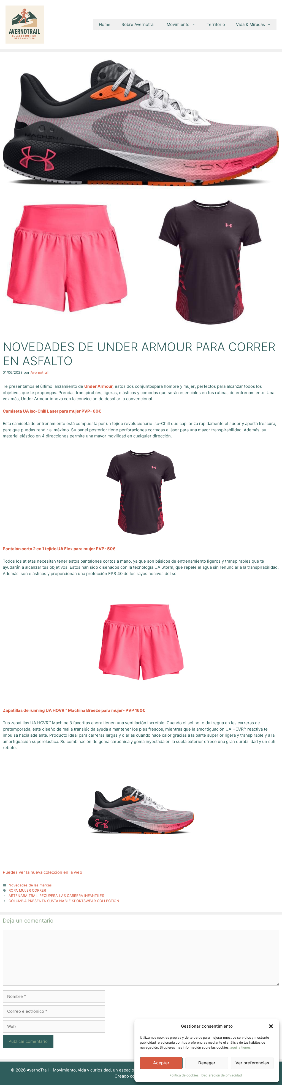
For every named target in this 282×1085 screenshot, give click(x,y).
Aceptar (161, 1062)
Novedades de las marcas (30, 885)
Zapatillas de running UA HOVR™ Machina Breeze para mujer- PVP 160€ (74, 710)
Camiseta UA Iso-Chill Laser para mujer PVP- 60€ (52, 411)
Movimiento (178, 24)
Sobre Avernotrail (138, 24)
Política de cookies (184, 1075)
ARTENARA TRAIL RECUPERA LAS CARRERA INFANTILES (56, 896)
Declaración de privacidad (221, 1075)
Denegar (206, 1062)
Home (104, 24)
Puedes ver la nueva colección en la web (42, 872)
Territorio (216, 24)
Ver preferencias (252, 1062)
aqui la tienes (240, 1047)
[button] (271, 1026)
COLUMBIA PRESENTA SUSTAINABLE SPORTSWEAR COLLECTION (64, 901)
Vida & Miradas (250, 24)
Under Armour (98, 386)
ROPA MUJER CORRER (27, 890)
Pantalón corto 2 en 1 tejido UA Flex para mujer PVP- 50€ (59, 548)
